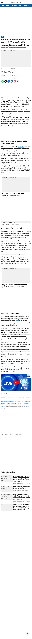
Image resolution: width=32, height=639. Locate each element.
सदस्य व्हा (9, 394)
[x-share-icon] (5, 82)
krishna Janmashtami (18, 434)
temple (6, 434)
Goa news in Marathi (9, 401)
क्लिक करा (27, 397)
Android (28, 406)
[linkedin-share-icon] (12, 82)
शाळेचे (5, 241)
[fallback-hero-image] (7, 478)
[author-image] (2, 72)
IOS (4, 408)
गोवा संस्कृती (14, 5)
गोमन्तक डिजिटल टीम (9, 72)
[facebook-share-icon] (8, 82)
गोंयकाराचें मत (26, 5)
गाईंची (24, 359)
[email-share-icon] (15, 82)
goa (2, 434)
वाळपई (17, 321)
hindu (11, 434)
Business (3, 403)
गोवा (3, 5)
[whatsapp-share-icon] (2, 82)
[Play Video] (16, 383)
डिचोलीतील (21, 146)
